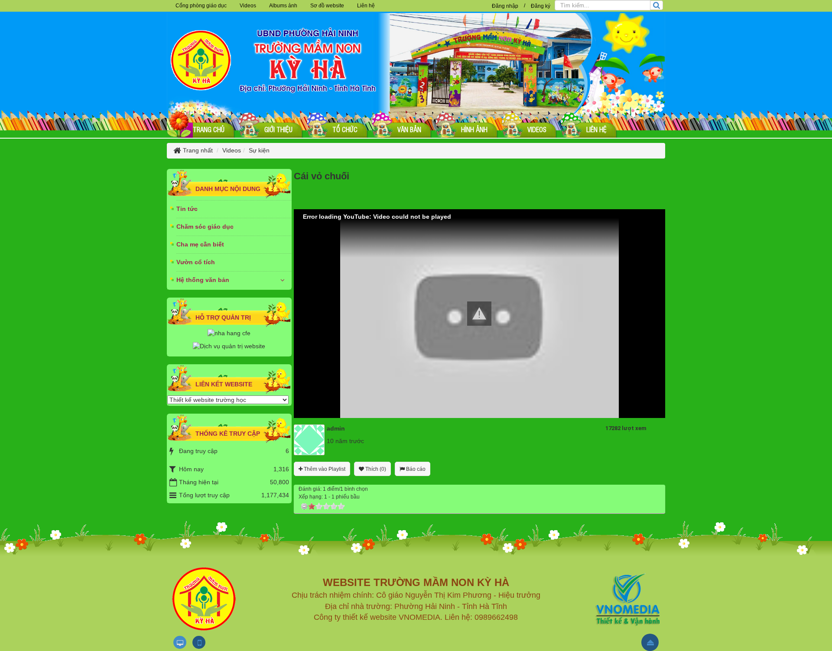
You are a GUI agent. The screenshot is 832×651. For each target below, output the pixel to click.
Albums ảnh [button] (283, 6)
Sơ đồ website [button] (327, 6)
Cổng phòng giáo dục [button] (201, 6)
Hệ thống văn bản (202, 279)
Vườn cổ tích (195, 262)
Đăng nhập (505, 6)
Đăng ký (540, 6)
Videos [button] (248, 6)
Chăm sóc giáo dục (205, 226)
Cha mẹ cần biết (200, 244)
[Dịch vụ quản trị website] (229, 346)
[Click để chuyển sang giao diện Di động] (198, 642)
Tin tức (187, 208)
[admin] (309, 439)
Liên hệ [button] (366, 6)
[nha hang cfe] (229, 332)
